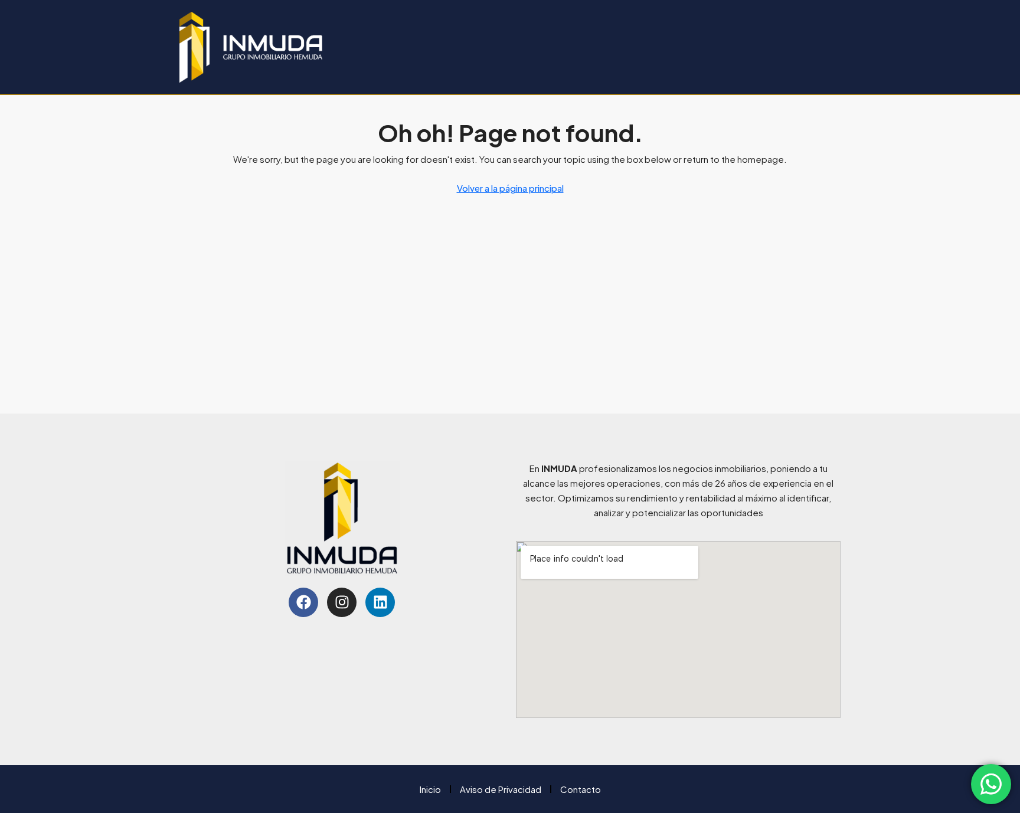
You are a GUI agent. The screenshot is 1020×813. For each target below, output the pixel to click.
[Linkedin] (380, 602)
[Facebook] (303, 602)
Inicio (430, 789)
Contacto (580, 789)
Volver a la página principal (510, 188)
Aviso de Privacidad (500, 789)
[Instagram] (342, 602)
